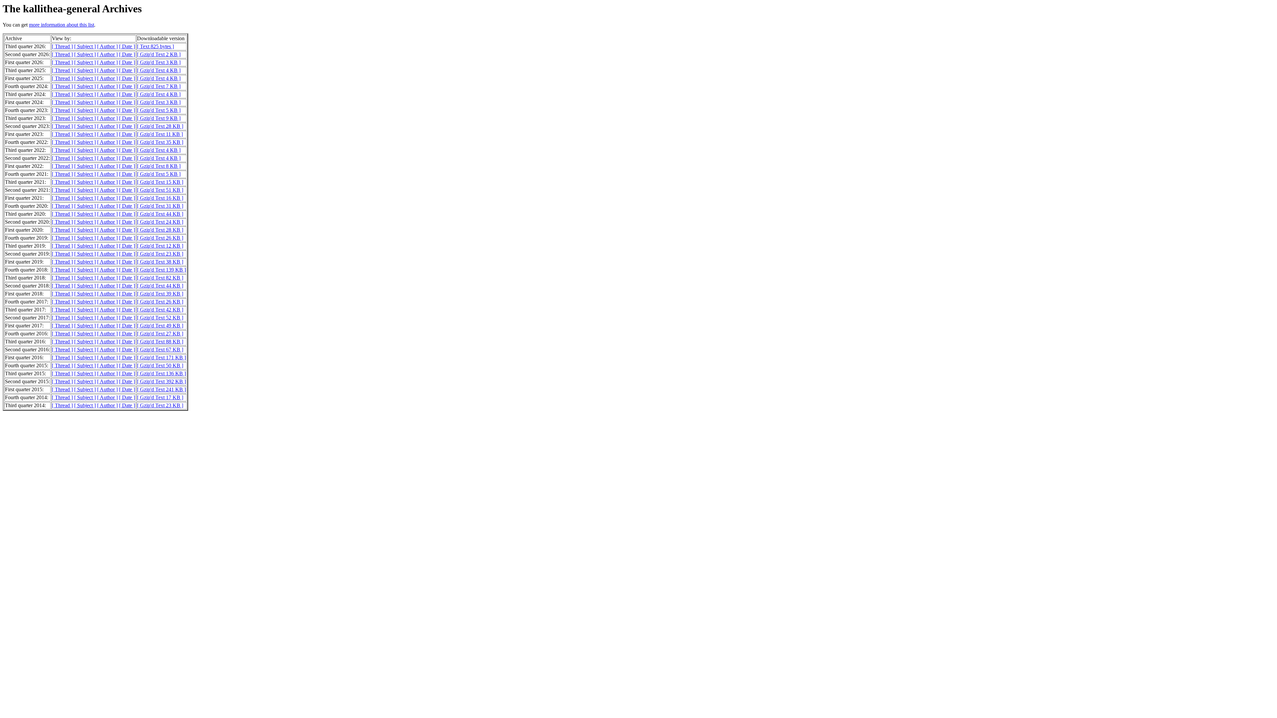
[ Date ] (127, 46)
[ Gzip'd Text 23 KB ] (160, 254)
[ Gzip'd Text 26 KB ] (160, 238)
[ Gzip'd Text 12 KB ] (160, 246)
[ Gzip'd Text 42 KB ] (160, 309)
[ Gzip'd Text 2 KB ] (159, 54)
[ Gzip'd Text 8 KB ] (159, 166)
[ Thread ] (62, 46)
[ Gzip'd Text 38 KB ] (160, 262)
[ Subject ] (85, 46)
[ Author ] (107, 46)
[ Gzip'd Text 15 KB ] (160, 182)
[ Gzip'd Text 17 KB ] (160, 397)
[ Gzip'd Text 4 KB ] (159, 70)
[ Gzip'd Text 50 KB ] (160, 365)
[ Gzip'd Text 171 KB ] (161, 357)
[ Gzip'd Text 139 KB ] (161, 270)
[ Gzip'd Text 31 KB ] (160, 206)
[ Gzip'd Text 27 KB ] (160, 333)
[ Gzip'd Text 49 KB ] (160, 325)
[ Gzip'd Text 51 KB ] (160, 190)
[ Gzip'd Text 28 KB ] (160, 126)
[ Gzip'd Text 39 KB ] (160, 294)
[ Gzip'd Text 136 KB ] (161, 373)
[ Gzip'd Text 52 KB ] (160, 317)
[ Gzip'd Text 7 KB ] (159, 86)
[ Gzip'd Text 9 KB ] (159, 118)
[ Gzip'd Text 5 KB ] (159, 110)
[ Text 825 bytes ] (155, 46)
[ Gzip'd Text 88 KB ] (160, 341)
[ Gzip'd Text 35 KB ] (160, 142)
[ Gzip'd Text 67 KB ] (160, 349)
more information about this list (61, 25)
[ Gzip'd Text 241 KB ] (161, 389)
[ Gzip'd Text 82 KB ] (160, 278)
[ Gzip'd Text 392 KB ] (161, 381)
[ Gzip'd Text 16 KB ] (160, 198)
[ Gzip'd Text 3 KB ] (159, 62)
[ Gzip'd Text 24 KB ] (160, 222)
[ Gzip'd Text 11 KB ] (160, 134)
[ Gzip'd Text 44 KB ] (160, 214)
